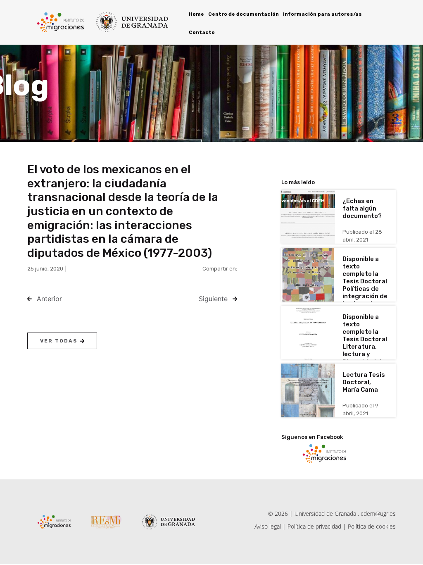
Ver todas (60, 341)
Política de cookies (372, 526)
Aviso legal (267, 526)
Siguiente (213, 298)
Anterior (49, 298)
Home (196, 14)
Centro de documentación (243, 14)
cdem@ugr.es (378, 513)
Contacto (202, 32)
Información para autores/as (322, 14)
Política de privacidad (314, 526)
